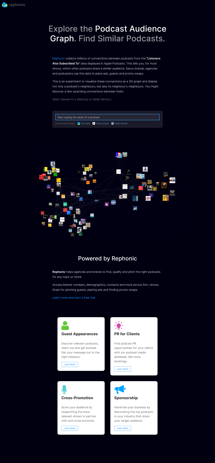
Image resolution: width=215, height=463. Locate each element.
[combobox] (107, 117)
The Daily (85, 123)
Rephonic (58, 58)
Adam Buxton (121, 123)
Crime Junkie (102, 123)
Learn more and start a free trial (73, 297)
